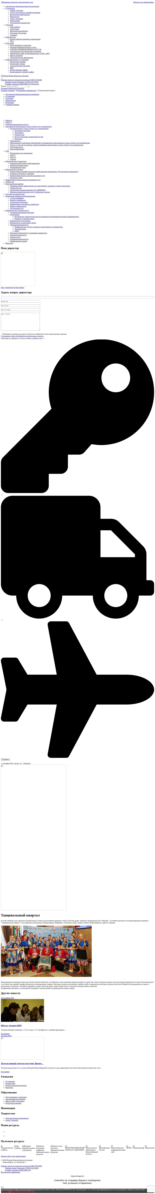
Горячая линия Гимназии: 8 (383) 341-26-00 (21, 82)
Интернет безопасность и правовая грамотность (28, 233)
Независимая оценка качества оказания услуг (27, 176)
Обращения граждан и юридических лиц (17, 2)
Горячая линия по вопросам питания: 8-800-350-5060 (21, 80)
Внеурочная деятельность (20, 15)
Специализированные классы (16, 124)
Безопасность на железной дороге (23, 223)
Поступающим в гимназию (20, 45)
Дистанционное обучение (20, 66)
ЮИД (17, 231)
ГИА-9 (12, 155)
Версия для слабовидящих (143, 2)
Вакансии (9, 243)
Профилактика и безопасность (17, 210)
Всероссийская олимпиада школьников (25, 39)
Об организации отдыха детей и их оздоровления (29, 129)
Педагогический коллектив (16, 1085)
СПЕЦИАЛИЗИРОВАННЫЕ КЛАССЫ (25, 49)
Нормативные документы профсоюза (24, 204)
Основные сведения (22, 131)
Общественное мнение (14, 170)
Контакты (35, 84)
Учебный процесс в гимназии (17, 60)
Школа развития (16, 56)
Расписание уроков (17, 64)
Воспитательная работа (14, 184)
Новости (8, 120)
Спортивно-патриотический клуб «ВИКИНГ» (28, 190)
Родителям (9, 43)
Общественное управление (15, 161)
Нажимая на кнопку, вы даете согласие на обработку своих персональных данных (35, 334)
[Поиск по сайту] (29, 86)
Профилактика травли (18, 241)
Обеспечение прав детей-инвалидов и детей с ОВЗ (29, 53)
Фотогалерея (15, 21)
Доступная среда (16, 147)
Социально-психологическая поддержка (25, 51)
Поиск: (4, 86)
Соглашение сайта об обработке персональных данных (22, 336)
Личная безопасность (18, 235)
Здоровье (13, 35)
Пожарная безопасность (19, 239)
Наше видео (14, 17)
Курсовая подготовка (18, 33)
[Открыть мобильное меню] (2, 78)
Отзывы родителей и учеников (22, 174)
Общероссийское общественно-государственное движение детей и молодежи (40, 186)
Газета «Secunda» (16, 19)
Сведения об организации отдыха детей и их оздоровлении (28, 127)
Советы (13, 159)
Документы (19, 133)
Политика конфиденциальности (21, 1192)
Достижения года (16, 208)
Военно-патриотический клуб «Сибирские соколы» (30, 192)
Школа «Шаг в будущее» (15, 1101)
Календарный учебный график (22, 72)
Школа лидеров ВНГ (11, 1025)
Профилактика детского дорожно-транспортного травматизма (39, 227)
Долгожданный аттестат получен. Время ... (22, 1063)
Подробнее (5, 1034)
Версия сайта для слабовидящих (13, 1156)
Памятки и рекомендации (24, 219)
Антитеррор (14, 215)
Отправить (5, 759)
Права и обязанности (18, 206)
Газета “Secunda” (11, 1120)
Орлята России (16, 188)
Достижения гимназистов (20, 23)
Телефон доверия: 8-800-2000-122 (18, 84)
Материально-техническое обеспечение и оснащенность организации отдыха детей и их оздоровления (50, 143)
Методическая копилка (19, 31)
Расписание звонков (18, 62)
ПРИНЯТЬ (5, 1192)
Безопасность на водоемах (20, 221)
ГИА (12, 41)
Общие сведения (16, 10)
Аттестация (14, 29)
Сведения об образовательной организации (22, 6)
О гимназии (10, 8)
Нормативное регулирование (21, 153)
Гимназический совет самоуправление (25, 163)
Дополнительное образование (21, 58)
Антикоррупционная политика (22, 213)
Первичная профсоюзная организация (20, 196)
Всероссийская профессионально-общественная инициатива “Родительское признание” (44, 172)
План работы (15, 27)
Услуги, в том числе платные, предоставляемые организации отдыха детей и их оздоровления (46, 145)
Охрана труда (15, 237)
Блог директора (7, 287)
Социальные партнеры (19, 202)
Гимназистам (10, 37)
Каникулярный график (19, 70)
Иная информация (17, 149)
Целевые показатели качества (12, 88)
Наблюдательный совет (19, 165)
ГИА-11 (13, 157)
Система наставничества (15, 194)
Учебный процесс (12, 105)
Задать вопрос (18, 287)
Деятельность (15, 141)
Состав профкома (16, 198)
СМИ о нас (9, 182)
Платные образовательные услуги (23, 47)
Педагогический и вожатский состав (29, 137)
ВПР (12, 68)
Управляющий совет (18, 167)
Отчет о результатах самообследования (25, 13)
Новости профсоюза (18, 200)
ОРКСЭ (8, 122)
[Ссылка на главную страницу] (14, 76)
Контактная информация (10, 1172)
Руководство (19, 135)
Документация (20, 229)
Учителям (9, 25)
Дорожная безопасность (19, 225)
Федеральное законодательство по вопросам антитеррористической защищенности (47, 217)
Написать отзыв (16, 178)
